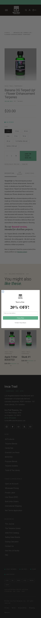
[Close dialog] (3, 291)
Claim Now (20, 318)
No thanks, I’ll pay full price (20, 322)
